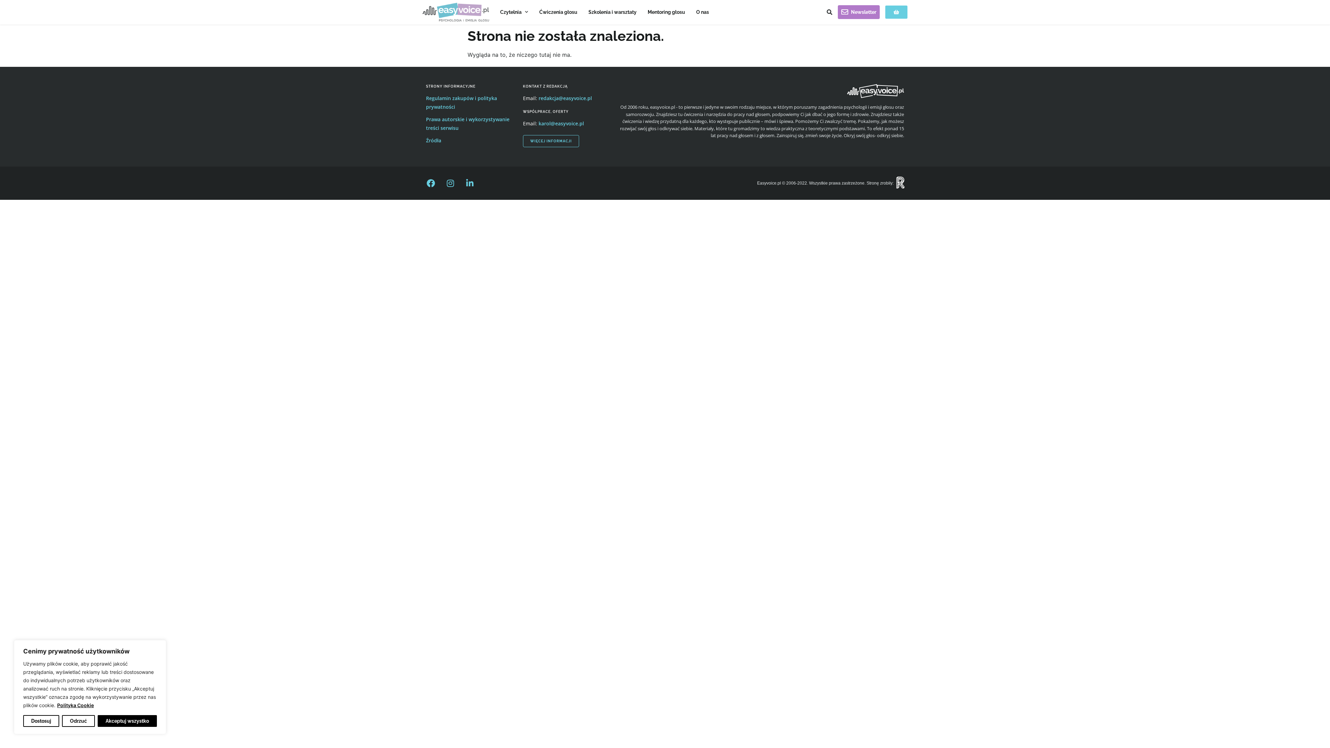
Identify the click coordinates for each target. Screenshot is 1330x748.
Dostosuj (41, 721)
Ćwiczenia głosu (558, 12)
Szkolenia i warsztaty (612, 12)
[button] (829, 12)
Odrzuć (78, 721)
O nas (702, 12)
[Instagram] (450, 183)
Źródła (433, 140)
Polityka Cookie (75, 705)
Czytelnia (511, 12)
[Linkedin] (469, 183)
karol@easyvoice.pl (561, 123)
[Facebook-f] (431, 183)
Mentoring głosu (666, 12)
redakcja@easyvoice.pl (565, 98)
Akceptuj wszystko (127, 721)
